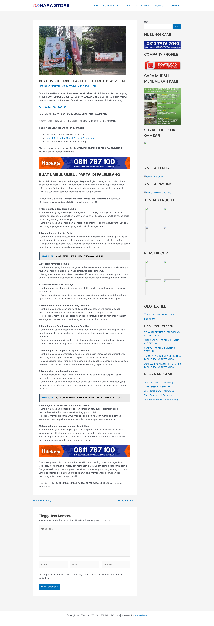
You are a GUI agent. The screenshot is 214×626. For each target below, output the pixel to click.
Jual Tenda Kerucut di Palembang (161, 399)
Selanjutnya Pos (127, 501)
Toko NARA (45, 107)
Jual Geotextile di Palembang (158, 382)
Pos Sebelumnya (42, 501)
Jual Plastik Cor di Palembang (159, 391)
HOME (96, 5)
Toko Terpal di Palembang (157, 387)
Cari (146, 22)
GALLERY (132, 5)
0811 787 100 (59, 107)
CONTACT (174, 5)
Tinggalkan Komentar (49, 86)
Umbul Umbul (69, 86)
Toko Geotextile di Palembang (159, 395)
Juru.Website (140, 615)
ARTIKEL (145, 5)
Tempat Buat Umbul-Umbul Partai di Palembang (69, 138)
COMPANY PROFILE (113, 5)
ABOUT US (159, 5)
